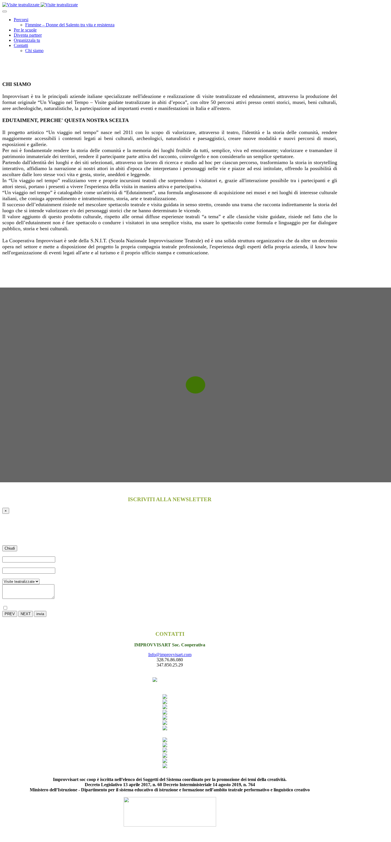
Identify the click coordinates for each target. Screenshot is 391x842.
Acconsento (18, 608)
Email (8, 564)
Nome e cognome (19, 553)
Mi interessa (13, 576)
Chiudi (10, 548)
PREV (10, 614)
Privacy (10, 602)
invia (40, 614)
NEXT (26, 614)
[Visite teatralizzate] (40, 4)
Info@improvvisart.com (169, 654)
